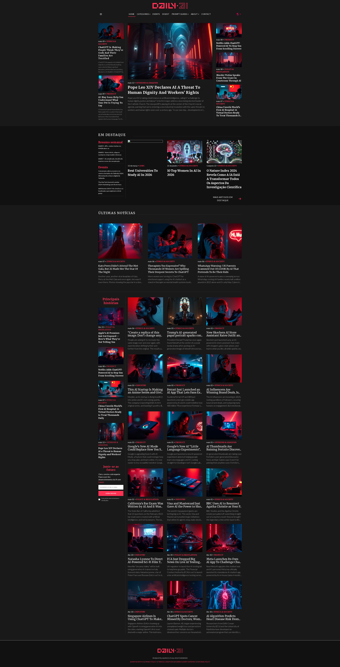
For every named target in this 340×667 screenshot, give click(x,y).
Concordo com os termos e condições (110, 499)
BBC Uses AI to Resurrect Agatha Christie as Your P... (223, 505)
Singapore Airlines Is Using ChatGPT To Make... (145, 618)
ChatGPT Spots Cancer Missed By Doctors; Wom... (184, 618)
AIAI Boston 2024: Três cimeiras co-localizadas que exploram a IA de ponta (111, 191)
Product (111, 94)
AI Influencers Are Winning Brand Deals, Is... (223, 391)
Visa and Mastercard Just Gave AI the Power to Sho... (184, 505)
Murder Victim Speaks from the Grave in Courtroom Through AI (228, 78)
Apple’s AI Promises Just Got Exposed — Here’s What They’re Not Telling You (109, 337)
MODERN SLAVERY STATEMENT (185, 662)
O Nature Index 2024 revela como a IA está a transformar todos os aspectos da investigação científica (224, 179)
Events (103, 167)
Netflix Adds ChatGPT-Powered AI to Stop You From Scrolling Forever (228, 46)
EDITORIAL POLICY (203, 662)
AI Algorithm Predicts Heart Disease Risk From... (223, 618)
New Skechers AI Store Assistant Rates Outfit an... (223, 334)
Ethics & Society (107, 42)
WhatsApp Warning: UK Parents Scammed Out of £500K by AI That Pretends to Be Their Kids (218, 269)
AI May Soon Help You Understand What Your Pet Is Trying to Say (110, 101)
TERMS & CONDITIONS (166, 662)
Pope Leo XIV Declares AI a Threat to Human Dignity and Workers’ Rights (164, 90)
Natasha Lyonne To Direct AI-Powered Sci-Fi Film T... (145, 561)
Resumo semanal (110, 142)
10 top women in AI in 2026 (184, 173)
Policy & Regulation (225, 70)
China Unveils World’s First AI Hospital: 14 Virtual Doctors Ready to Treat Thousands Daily (110, 412)
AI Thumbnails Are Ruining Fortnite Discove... (223, 448)
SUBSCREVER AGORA (191, 349)
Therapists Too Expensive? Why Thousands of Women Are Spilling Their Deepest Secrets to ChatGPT (168, 269)
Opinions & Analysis (147, 83)
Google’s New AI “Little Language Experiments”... (184, 448)
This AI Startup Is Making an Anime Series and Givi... (145, 391)
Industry (141, 385)
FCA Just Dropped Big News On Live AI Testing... (184, 561)
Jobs (141, 166)
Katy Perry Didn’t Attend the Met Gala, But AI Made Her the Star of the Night (118, 269)
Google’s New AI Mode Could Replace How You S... (145, 448)
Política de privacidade (195, 359)
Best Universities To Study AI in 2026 (143, 173)
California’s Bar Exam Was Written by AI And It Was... (145, 505)
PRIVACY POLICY (151, 662)
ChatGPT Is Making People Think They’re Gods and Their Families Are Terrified (110, 53)
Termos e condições (212, 359)
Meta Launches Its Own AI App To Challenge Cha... (223, 561)
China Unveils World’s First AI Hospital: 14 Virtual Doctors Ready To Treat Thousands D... (228, 111)
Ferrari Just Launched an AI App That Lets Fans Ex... (184, 391)
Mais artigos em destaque (223, 199)
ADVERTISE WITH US (137, 662)
